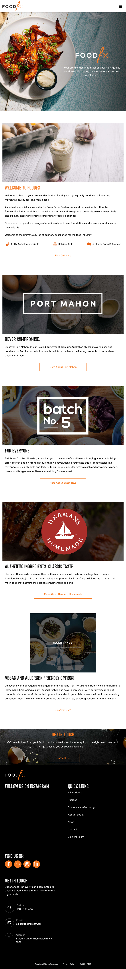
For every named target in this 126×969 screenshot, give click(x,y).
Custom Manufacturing (81, 807)
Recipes (72, 799)
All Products (75, 792)
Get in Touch (16, 880)
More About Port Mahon (63, 366)
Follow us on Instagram (27, 785)
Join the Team (76, 836)
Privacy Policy (69, 964)
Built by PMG (85, 964)
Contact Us (63, 758)
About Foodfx (76, 814)
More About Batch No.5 (63, 482)
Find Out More (63, 255)
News (71, 822)
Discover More (63, 710)
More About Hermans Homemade (63, 594)
